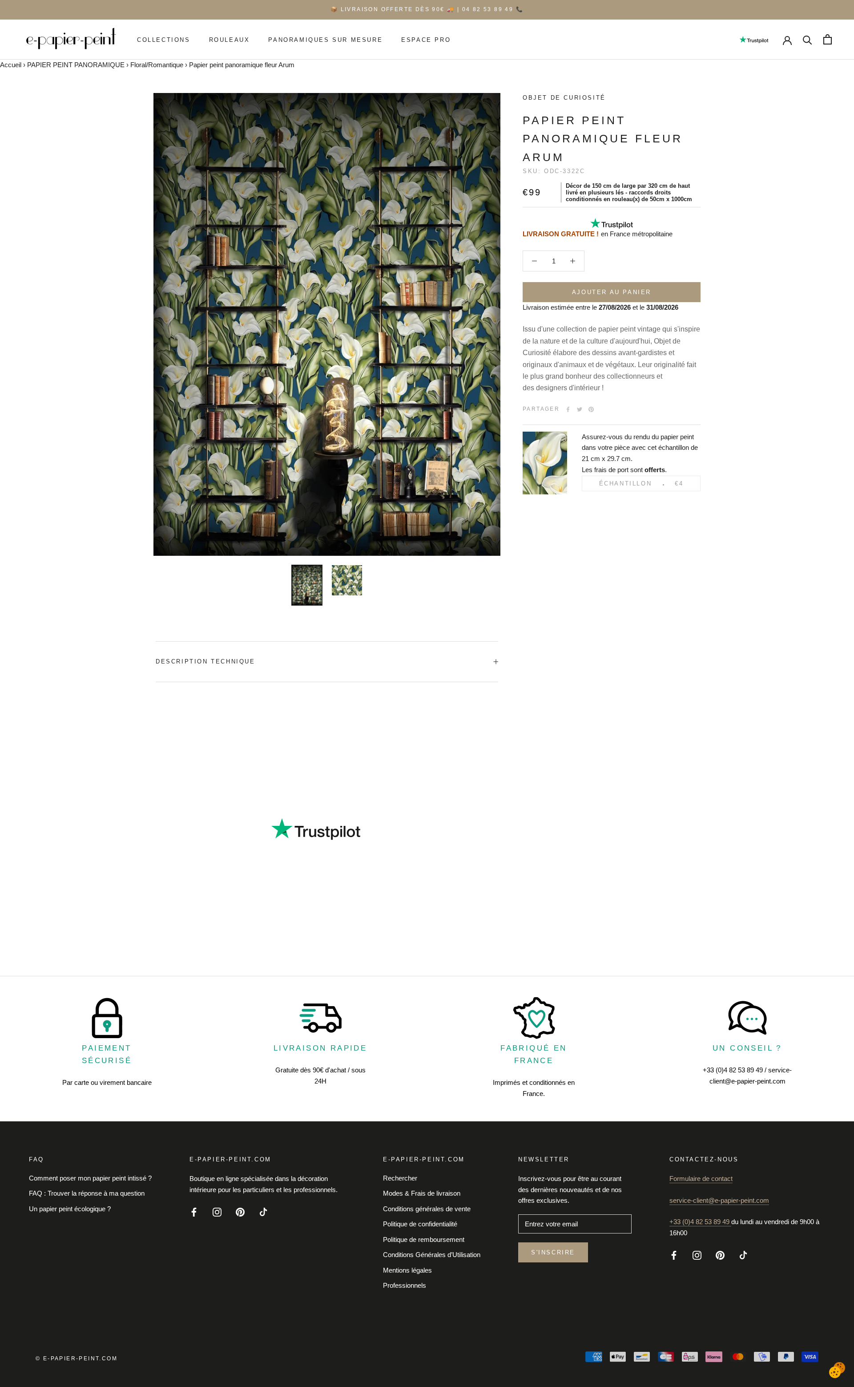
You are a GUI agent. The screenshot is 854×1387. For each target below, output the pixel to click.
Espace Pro (426, 39)
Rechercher (400, 1178)
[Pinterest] (591, 409)
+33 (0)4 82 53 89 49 (700, 1221)
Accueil (10, 65)
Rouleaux (229, 39)
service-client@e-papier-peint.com (719, 1200)
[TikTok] (263, 1211)
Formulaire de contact (701, 1178)
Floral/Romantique (156, 65)
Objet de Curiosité (564, 97)
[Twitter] (579, 409)
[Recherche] (807, 39)
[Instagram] (217, 1211)
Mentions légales (407, 1270)
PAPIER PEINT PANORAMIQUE (76, 65)
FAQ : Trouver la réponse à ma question (87, 1193)
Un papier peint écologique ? (70, 1209)
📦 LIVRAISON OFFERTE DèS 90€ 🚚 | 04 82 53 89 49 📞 (427, 9)
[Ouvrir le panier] (827, 39)
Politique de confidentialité (420, 1224)
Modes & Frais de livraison (421, 1193)
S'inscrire (553, 1252)
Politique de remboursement (423, 1239)
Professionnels (404, 1285)
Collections (163, 39)
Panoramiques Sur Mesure (325, 39)
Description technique (205, 661)
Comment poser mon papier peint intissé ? (90, 1178)
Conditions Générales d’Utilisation (431, 1254)
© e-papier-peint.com (76, 1358)
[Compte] (787, 39)
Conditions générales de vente (427, 1209)
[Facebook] (568, 409)
